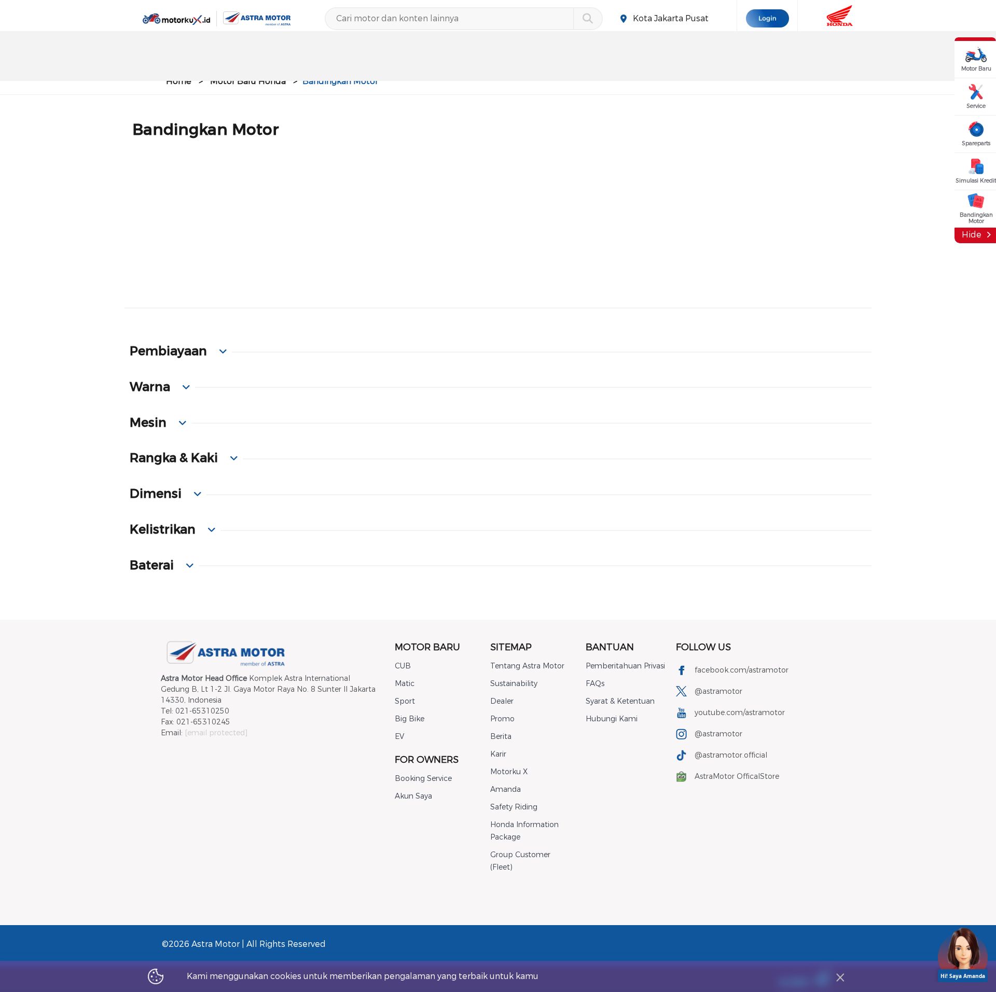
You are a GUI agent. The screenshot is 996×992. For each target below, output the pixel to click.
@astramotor (718, 691)
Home (178, 81)
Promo (502, 719)
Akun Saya (413, 796)
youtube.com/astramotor (740, 713)
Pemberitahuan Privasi (625, 666)
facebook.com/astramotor (742, 670)
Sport (405, 701)
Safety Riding (513, 807)
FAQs (595, 684)
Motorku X (509, 772)
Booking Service (423, 779)
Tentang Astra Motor (527, 666)
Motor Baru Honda (248, 81)
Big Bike (409, 719)
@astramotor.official (731, 755)
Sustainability (513, 684)
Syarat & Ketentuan (620, 701)
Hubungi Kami (612, 719)
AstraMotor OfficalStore (737, 776)
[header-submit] (587, 18)
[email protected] (216, 733)
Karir (498, 754)
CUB (403, 666)
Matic (404, 684)
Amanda (505, 789)
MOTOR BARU (427, 647)
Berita (500, 737)
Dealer (502, 701)
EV (399, 737)
